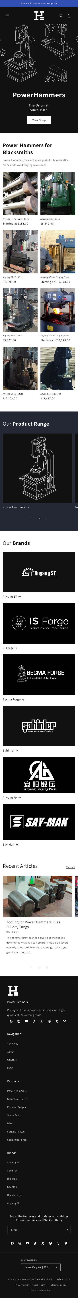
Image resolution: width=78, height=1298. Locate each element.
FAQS (10, 1068)
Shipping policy (58, 1285)
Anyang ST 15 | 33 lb (50, 218)
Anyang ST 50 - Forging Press (54, 335)
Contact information (40, 1290)
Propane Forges (16, 1107)
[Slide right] (47, 518)
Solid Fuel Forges (17, 1139)
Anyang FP (10, 798)
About (11, 1051)
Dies (9, 1123)
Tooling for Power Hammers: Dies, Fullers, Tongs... (33, 924)
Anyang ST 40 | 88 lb (12, 335)
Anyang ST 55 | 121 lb (13, 393)
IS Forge (8, 648)
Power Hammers (14, 507)
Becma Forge (12, 699)
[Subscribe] (67, 1230)
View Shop (39, 120)
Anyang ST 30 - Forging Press (54, 277)
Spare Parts (14, 1115)
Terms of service (40, 1285)
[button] (7, 16)
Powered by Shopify (44, 1279)
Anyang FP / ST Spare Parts (16, 218)
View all (70, 867)
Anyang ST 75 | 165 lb (50, 393)
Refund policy (63, 1279)
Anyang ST (10, 596)
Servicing (12, 1043)
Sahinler (8, 750)
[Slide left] (31, 518)
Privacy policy (22, 1285)
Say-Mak (8, 844)
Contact (12, 1059)
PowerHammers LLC (25, 1279)
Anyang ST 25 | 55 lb (12, 277)
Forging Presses (16, 1131)
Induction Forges (17, 1099)
